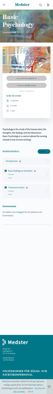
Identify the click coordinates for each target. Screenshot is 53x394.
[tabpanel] (26, 134)
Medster (22, 5)
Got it (30, 391)
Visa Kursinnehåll (9, 32)
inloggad (20, 212)
